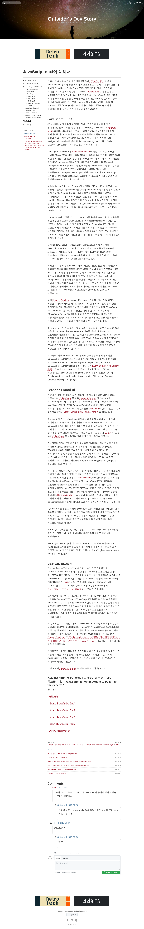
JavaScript (29, 87)
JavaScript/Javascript (32, 83)
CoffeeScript (65, 398)
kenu (54, 787)
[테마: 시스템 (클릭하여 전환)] (130, 3)
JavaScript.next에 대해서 (47, 71)
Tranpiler (28, 117)
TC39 (33, 115)
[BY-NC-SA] (28, 121)
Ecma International (81, 151)
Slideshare (94, 408)
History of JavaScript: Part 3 (62, 717)
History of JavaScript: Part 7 (62, 724)
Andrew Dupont (83, 477)
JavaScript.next (30, 110)
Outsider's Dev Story (72, 19)
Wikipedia (53, 696)
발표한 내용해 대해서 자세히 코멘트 (81, 412)
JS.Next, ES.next (29, 139)
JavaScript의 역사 (29, 133)
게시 (28, 124)
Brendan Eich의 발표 (30, 136)
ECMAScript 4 (30, 98)
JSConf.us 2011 (96, 81)
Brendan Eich (94, 91)
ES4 (26, 106)
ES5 (30, 106)
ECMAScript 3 (30, 96)
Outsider (74, 925)
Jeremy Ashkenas (87, 398)
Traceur (66, 582)
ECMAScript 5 (30, 101)
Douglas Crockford (61, 300)
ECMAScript (38, 87)
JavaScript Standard (31, 108)
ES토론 (108, 433)
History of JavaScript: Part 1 (62, 703)
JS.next (27, 115)
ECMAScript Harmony (59, 731)
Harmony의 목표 (65, 495)
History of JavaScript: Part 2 (62, 710)
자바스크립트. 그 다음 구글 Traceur (64, 589)
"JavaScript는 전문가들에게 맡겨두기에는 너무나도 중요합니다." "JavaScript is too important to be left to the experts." (34, 145)
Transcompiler (36, 117)
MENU (139, 3)
